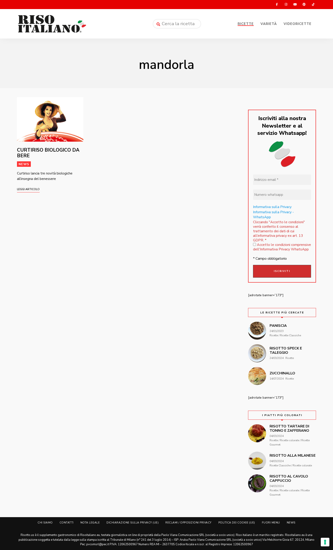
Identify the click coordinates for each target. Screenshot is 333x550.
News (24, 164)
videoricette (297, 24)
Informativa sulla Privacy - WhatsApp (273, 215)
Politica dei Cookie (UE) (236, 522)
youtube (294, 4)
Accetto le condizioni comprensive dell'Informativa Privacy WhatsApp (282, 247)
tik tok (313, 4)
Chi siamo (45, 522)
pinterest (304, 4)
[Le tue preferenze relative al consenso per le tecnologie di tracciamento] (325, 542)
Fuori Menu (271, 522)
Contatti (67, 522)
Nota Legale (90, 522)
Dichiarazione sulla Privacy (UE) (132, 522)
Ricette (246, 24)
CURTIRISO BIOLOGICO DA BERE (48, 153)
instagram (285, 4)
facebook (276, 4)
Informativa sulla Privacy (272, 206)
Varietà (269, 24)
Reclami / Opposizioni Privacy (188, 522)
